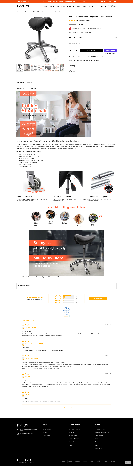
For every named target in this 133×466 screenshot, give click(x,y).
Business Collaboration (102, 432)
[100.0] (66, 310)
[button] (113, 6)
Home (18, 11)
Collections (26, 11)
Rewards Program (48, 435)
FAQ (70, 445)
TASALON (31, 462)
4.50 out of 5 (39, 297)
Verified (66, 316)
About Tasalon (47, 429)
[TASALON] (22, 6)
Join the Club (99, 435)
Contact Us (72, 442)
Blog (96, 438)
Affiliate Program (100, 429)
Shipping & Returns (74, 429)
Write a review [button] (98, 298)
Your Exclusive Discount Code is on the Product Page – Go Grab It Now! (66, 1)
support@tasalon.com (22, 1)
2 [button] (64, 407)
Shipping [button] (72, 66)
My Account (99, 442)
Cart (96, 445)
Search (45, 432)
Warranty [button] (72, 71)
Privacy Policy (73, 435)
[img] (102, 6)
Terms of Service (74, 438)
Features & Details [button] (75, 37)
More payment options (110, 53)
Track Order (98, 448)
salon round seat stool (36, 277)
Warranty (71, 432)
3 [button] (66, 407)
